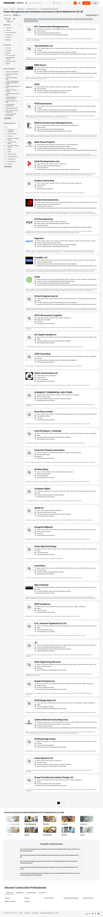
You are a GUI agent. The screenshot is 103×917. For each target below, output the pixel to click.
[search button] (75, 3)
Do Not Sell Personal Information (47, 913)
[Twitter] (92, 913)
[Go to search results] (19, 127)
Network (20, 3)
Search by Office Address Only (10, 20)
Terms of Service (35, 913)
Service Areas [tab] (42, 892)
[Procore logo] (9, 3)
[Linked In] (86, 913)
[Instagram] (95, 913)
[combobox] (64, 3)
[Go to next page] (64, 803)
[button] (4, 28)
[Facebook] (89, 914)
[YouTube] (98, 913)
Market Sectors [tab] (20, 892)
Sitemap (57, 913)
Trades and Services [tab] (31, 892)
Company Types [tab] (9, 892)
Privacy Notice (27, 913)
